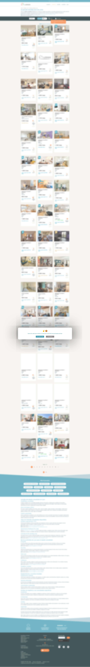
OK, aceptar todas (40, 336)
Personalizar (50, 336)
